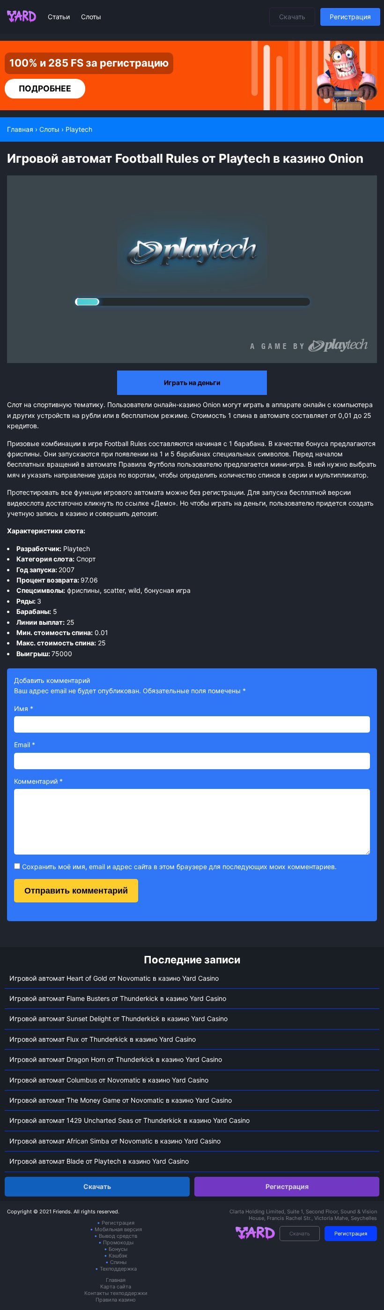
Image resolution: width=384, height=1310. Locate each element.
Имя (23, 708)
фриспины (23, 454)
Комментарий (38, 781)
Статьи (60, 17)
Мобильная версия (118, 1229)
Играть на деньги (192, 382)
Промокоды (118, 1242)
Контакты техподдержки (116, 1293)
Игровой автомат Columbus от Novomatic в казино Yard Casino (108, 1080)
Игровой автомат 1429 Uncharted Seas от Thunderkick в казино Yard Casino (129, 1120)
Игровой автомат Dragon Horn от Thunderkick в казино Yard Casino (115, 1059)
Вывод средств (118, 1236)
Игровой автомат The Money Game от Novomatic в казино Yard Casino (120, 1100)
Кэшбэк (118, 1255)
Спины (118, 1262)
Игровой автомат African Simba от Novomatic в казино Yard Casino (115, 1141)
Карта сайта (115, 1286)
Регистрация (350, 17)
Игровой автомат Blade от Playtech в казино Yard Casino (99, 1161)
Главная (116, 1280)
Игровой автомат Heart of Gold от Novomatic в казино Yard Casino (114, 978)
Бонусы (118, 1249)
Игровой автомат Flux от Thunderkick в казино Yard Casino (102, 1039)
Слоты (91, 17)
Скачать (292, 17)
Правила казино (116, 1299)
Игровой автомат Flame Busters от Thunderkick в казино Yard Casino (117, 998)
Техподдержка (118, 1268)
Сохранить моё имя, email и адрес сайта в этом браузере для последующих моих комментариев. (179, 867)
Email (24, 745)
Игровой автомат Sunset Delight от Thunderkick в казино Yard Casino (118, 1018)
